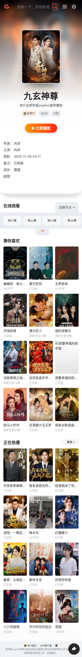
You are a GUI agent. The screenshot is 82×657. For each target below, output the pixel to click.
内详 (17, 143)
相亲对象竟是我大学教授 (67, 425)
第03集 (51, 220)
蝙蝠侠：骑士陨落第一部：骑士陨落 (15, 284)
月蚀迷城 (9, 331)
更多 (69, 442)
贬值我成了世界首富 (67, 485)
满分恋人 (35, 331)
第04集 (72, 220)
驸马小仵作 (11, 425)
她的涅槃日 (63, 331)
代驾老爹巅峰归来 (15, 485)
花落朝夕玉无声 (40, 425)
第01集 (12, 220)
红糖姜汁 (61, 533)
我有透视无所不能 (41, 485)
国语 (17, 170)
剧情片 (31, 113)
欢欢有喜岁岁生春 (41, 378)
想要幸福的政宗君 (67, 378)
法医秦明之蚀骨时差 (15, 378)
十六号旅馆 (11, 627)
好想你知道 (63, 580)
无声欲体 (61, 284)
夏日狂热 (35, 284)
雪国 (58, 627)
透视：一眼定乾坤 (15, 533)
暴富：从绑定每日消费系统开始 (15, 580)
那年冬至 (35, 580)
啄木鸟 (34, 533)
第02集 (32, 220)
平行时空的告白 (40, 627)
